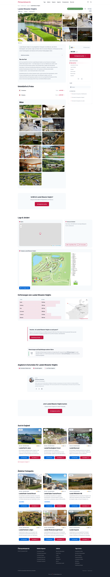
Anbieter (48, 2)
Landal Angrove (74, 530)
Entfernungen (73, 71)
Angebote (59, 2)
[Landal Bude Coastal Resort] (30, 482)
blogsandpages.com (58, 574)
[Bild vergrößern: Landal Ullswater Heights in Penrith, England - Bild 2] (70, 20)
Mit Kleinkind (77, 563)
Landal (57, 555)
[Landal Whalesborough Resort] (55, 518)
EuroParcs (58, 557)
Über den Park (73, 63)
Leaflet (53, 245)
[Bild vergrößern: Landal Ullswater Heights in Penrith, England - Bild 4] (70, 34)
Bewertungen (73, 73)
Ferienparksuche (65, 2)
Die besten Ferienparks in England (78, 97)
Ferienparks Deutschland (41, 553)
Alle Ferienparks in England (23, 461)
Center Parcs (58, 553)
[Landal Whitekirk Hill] (80, 482)
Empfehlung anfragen (35, 337)
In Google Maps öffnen (72, 244)
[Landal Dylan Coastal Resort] (55, 482)
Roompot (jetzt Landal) (60, 563)
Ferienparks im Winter (79, 559)
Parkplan (72, 69)
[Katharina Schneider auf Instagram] (39, 389)
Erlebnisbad (47, 501)
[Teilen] (81, 79)
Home (19, 5)
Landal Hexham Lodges (26, 530)
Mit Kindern (77, 561)
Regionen (54, 2)
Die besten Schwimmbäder (80, 553)
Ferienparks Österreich (41, 557)
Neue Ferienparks (78, 555)
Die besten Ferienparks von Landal (78, 100)
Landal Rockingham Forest (52, 448)
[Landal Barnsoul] (80, 436)
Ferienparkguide (24, 2)
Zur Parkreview (24, 457)
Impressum (84, 570)
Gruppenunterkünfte (78, 557)
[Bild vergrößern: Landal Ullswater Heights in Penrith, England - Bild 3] (85, 20)
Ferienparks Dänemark (41, 559)
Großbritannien (23, 5)
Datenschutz (90, 570)
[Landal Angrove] (80, 518)
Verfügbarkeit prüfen (42, 204)
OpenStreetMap (58, 245)
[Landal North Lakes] (30, 436)
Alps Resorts (58, 559)
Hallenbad (21, 501)
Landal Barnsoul (74, 448)
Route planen (83, 244)
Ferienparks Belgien (40, 555)
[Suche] (91, 2)
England (28, 5)
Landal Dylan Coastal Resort (52, 493)
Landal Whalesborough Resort (53, 530)
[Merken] (85, 9)
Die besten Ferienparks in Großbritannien (79, 93)
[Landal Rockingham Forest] (55, 436)
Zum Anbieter (34, 457)
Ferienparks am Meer (79, 551)
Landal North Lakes (25, 448)
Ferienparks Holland (40, 551)
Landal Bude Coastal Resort (27, 493)
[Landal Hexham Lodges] (30, 518)
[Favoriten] (88, 2)
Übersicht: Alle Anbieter (60, 551)
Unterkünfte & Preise (74, 65)
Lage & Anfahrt (73, 67)
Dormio (57, 561)
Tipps (44, 2)
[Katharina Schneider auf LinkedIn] (42, 389)
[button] (30, 111)
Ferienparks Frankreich (41, 561)
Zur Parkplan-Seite (25, 287)
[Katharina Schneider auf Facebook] (36, 389)
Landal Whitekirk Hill (75, 493)
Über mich (72, 2)
